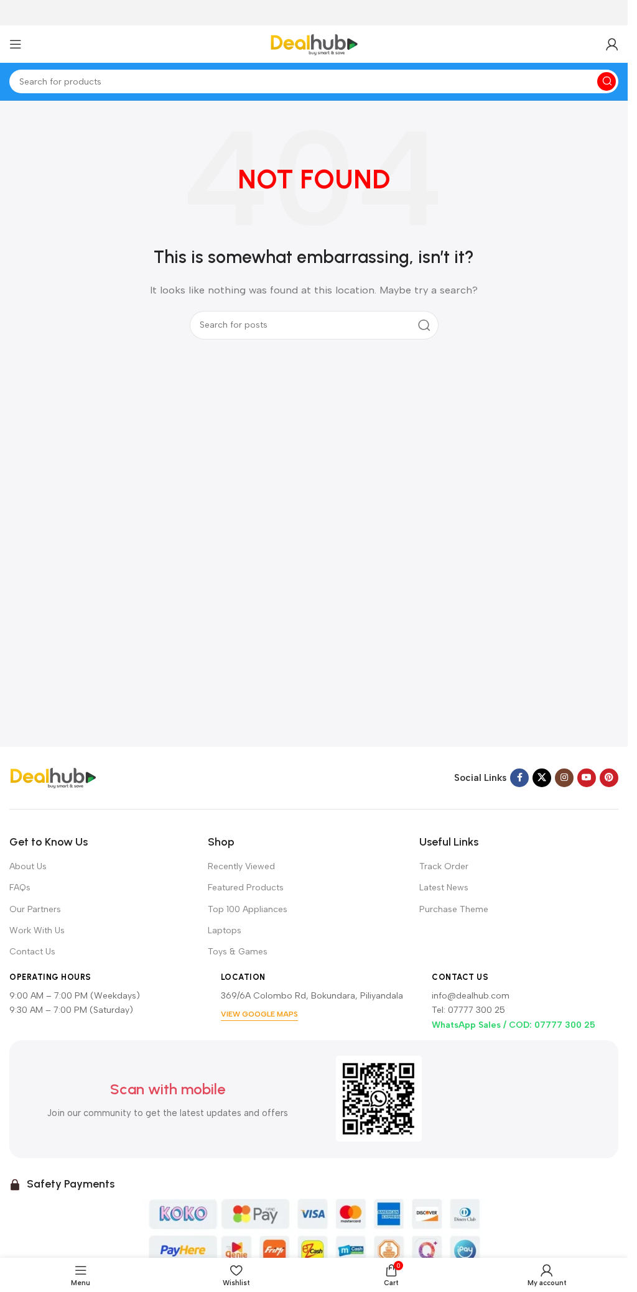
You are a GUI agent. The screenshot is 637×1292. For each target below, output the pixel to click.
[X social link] (541, 777)
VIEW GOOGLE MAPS (259, 1014)
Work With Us (37, 930)
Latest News (443, 887)
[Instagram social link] (564, 777)
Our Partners (35, 909)
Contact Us (32, 951)
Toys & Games (237, 951)
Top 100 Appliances (247, 909)
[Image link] (52, 777)
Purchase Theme (453, 909)
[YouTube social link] (586, 777)
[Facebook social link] (519, 777)
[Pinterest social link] (609, 777)
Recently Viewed (241, 866)
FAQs (19, 887)
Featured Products (246, 887)
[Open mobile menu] (15, 44)
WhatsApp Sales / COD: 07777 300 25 (513, 1025)
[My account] (612, 44)
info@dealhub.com (470, 995)
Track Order (443, 866)
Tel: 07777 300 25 (468, 1010)
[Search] (606, 81)
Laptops (224, 930)
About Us (28, 866)
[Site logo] (314, 43)
